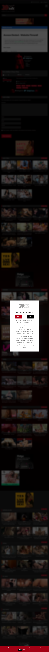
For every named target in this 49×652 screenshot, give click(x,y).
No (30, 316)
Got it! (20, 649)
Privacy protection (27, 649)
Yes (18, 316)
